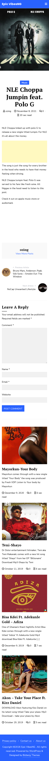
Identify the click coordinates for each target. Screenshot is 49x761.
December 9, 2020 (14, 492)
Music (25, 82)
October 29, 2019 (14, 722)
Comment (8, 325)
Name (6, 369)
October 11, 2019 (14, 568)
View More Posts (24, 253)
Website (6, 394)
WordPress (35, 751)
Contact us (26, 740)
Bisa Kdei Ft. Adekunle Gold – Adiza (21, 619)
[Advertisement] (24, 152)
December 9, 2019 (14, 645)
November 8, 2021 (26, 111)
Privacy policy (9, 740)
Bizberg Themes (31, 755)
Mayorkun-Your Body (19, 469)
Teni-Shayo (11, 545)
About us (40, 740)
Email (5, 381)
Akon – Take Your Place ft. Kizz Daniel (24, 700)
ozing (8, 111)
